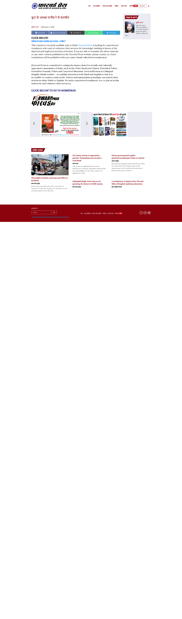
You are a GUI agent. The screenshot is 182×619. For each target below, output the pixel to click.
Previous (32, 123)
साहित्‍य (116, 6)
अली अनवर (75, 163)
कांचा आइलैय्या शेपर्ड (117, 187)
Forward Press (85, 45)
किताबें (131, 6)
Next (89, 123)
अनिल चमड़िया (115, 161)
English (142, 6)
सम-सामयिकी (96, 6)
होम (89, 6)
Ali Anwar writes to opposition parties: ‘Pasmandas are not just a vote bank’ (87, 158)
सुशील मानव (35, 27)
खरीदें (135, 6)
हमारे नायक (124, 6)
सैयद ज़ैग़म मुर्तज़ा (35, 183)
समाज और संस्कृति (107, 6)
